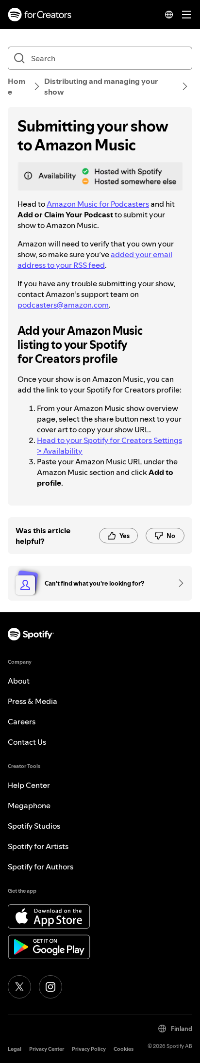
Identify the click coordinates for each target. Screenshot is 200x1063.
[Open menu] (186, 14)
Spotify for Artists (38, 846)
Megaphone (29, 805)
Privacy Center (46, 1049)
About (19, 680)
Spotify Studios (34, 825)
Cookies (123, 1049)
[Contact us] (177, 583)
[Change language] (169, 14)
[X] (19, 986)
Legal (14, 1049)
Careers (21, 721)
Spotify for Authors (40, 866)
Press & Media (32, 701)
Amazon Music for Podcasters (98, 203)
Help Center (29, 785)
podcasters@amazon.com (63, 304)
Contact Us (27, 741)
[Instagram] (50, 986)
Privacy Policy (89, 1049)
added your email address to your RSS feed (94, 259)
